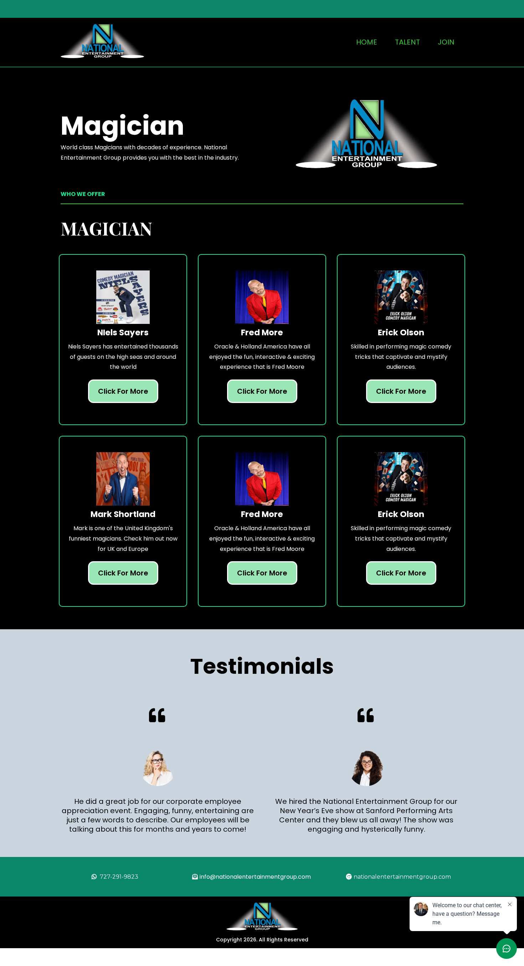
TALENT (407, 42)
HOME (366, 42)
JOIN (446, 42)
